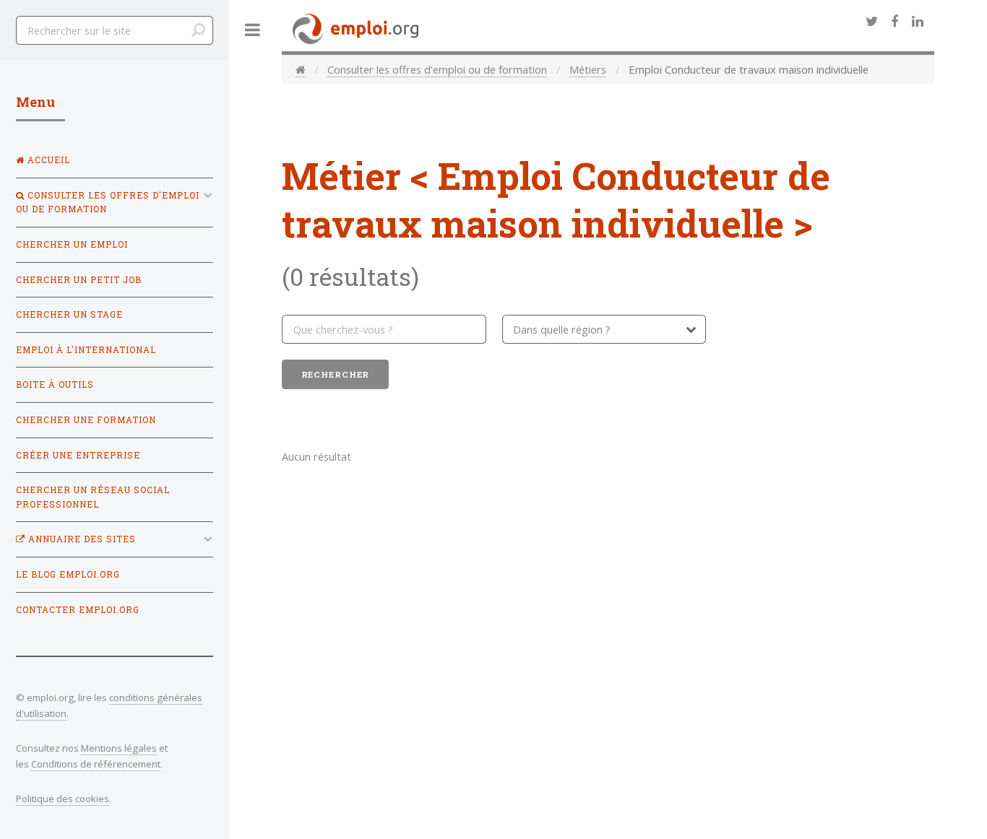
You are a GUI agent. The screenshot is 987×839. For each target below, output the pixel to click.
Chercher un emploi (72, 244)
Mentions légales (119, 748)
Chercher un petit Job (79, 279)
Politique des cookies (62, 798)
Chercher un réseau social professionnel (93, 497)
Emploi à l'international (86, 349)
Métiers (587, 69)
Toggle (253, 30)
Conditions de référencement (95, 763)
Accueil (47, 160)
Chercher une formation (86, 419)
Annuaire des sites (80, 539)
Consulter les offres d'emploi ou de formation (437, 69)
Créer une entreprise (78, 455)
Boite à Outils (55, 384)
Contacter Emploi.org (77, 609)
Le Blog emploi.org (68, 574)
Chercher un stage (69, 314)
